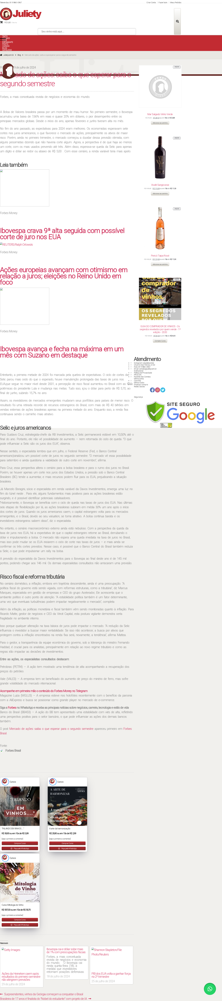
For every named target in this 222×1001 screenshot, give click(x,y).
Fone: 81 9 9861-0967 (142, 367)
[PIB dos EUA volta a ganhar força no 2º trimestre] (112, 959)
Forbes (12, 707)
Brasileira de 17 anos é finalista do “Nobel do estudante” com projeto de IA (43, 999)
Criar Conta (151, 2)
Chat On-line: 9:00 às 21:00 (144, 365)
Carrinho (137, 380)
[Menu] (3, 39)
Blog (19, 55)
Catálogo (7, 50)
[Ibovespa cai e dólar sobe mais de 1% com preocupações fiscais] (66, 962)
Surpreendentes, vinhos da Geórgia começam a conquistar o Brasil (43, 994)
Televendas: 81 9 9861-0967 (11, 2)
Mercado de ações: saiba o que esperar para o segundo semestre (51, 729)
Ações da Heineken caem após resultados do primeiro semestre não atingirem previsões (21, 976)
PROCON (137, 375)
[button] (210, 989)
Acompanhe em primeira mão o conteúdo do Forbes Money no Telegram (43, 691)
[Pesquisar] (177, 21)
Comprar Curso (20, 843)
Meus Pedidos (175, 2)
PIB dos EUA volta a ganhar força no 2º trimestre (111, 975)
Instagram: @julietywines (144, 363)
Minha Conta (139, 382)
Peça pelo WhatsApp (21, 848)
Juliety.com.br (8, 55)
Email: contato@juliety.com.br (145, 369)
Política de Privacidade (143, 373)
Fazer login (163, 2)
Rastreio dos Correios (142, 377)
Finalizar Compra (141, 384)
